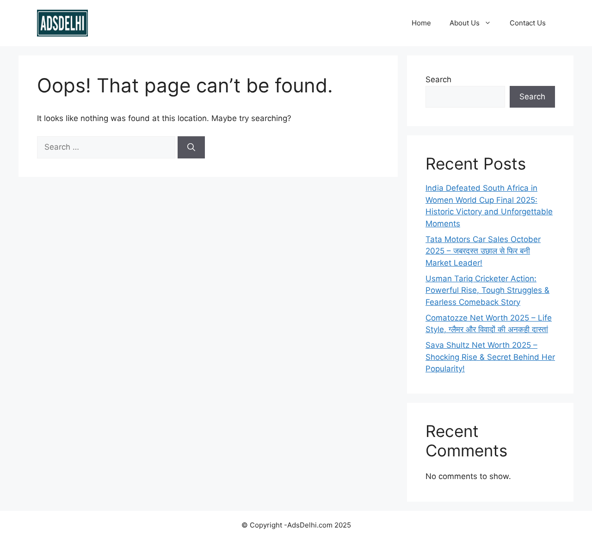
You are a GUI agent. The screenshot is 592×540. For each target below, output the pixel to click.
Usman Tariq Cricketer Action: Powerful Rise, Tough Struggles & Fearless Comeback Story (487, 290)
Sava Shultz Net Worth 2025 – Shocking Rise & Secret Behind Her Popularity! (490, 356)
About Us (465, 22)
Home (421, 22)
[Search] (191, 147)
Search (438, 79)
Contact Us (528, 22)
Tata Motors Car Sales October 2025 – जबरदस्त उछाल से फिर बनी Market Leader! (483, 251)
